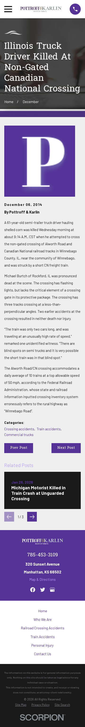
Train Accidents (42, 637)
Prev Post (18, 447)
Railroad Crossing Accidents (42, 628)
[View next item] (32, 517)
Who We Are (43, 619)
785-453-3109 (42, 555)
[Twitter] (42, 589)
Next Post (66, 447)
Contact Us (42, 654)
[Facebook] (32, 589)
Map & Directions (42, 579)
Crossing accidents (19, 429)
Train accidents (49, 429)
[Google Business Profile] (52, 589)
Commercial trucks (19, 434)
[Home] (41, 9)
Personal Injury (42, 645)
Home (42, 611)
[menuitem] (20, 704)
